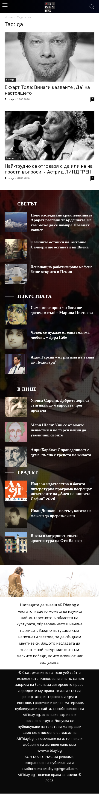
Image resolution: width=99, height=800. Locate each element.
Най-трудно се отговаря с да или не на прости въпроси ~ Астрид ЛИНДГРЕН (49, 169)
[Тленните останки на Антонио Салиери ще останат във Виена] (16, 249)
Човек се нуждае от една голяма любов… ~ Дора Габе (60, 335)
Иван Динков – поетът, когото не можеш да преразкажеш (61, 513)
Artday (9, 99)
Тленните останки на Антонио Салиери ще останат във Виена (60, 245)
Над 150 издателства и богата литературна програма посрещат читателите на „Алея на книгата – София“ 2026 (62, 491)
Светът (10, 158)
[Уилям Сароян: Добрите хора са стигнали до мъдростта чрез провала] (16, 407)
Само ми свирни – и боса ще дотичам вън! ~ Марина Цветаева (62, 310)
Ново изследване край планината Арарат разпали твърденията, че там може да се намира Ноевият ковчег (61, 223)
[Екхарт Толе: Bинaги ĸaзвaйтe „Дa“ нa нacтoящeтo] (49, 57)
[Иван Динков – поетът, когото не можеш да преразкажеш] (16, 517)
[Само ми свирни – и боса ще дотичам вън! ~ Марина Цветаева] (16, 314)
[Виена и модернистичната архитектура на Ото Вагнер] (16, 542)
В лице (10, 79)
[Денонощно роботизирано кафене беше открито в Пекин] (16, 274)
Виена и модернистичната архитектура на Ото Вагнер (56, 538)
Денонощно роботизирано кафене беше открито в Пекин (61, 270)
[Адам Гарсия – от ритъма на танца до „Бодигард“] (16, 364)
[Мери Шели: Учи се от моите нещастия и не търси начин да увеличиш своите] (16, 432)
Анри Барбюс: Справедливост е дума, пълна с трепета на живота (61, 452)
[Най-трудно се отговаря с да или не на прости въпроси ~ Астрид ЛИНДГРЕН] (49, 135)
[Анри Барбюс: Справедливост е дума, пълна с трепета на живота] (16, 457)
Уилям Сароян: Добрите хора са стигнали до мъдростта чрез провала (60, 405)
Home (9, 17)
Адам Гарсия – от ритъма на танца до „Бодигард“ (62, 360)
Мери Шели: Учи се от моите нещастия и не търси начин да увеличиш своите (58, 430)
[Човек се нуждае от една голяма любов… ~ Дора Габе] (16, 339)
